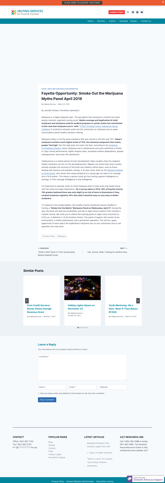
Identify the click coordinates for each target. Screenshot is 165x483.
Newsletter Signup (56, 457)
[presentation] (41, 288)
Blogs (44, 89)
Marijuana (62, 236)
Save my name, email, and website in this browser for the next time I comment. (72, 393)
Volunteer (123, 21)
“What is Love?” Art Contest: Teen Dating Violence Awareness (100, 462)
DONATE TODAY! (117, 12)
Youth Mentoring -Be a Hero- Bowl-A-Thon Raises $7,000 (123, 308)
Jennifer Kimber (49, 236)
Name (42, 387)
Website (104, 387)
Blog (50, 442)
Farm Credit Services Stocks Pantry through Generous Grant (39, 308)
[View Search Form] (128, 12)
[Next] (138, 300)
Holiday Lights (54, 454)
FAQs (50, 451)
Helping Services (50, 104)
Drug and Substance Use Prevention (63, 89)
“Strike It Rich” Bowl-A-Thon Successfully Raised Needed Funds (56, 251)
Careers (52, 448)
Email (73, 387)
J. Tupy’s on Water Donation (99, 453)
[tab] (78, 327)
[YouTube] (142, 12)
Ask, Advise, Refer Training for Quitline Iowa (107, 250)
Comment (44, 356)
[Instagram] (137, 12)
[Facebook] (133, 12)
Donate (51, 445)
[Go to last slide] (27, 300)
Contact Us (146, 21)
